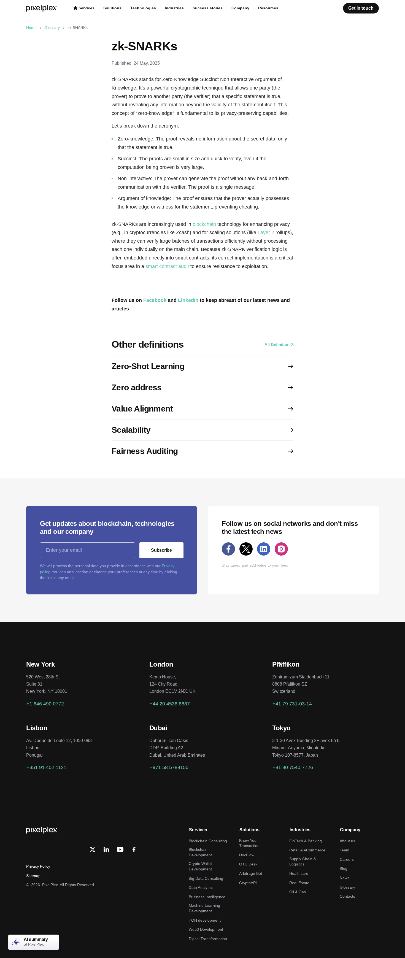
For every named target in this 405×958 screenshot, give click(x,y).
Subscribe (161, 550)
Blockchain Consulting (208, 841)
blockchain (204, 224)
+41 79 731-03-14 (292, 704)
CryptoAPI (248, 883)
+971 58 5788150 (169, 767)
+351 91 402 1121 (46, 767)
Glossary (52, 27)
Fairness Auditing (145, 451)
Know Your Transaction (249, 843)
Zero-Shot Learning (148, 366)
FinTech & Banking (305, 841)
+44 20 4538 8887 (170, 704)
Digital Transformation (208, 939)
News (344, 878)
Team (344, 850)
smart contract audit (167, 266)
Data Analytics (201, 887)
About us (347, 841)
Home (31, 27)
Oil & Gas (297, 892)
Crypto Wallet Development (200, 866)
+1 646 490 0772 (45, 704)
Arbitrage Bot (250, 873)
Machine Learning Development (204, 908)
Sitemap (33, 875)
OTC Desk (248, 864)
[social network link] (228, 549)
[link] (106, 849)
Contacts (347, 896)
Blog (343, 868)
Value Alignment (142, 408)
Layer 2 (266, 232)
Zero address (137, 387)
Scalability (131, 429)
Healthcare (298, 873)
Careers (347, 859)
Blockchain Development (200, 852)
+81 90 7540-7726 (292, 767)
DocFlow (246, 855)
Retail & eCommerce (307, 850)
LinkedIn (188, 300)
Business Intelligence (207, 897)
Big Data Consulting (206, 878)
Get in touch (361, 8)
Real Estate (299, 883)
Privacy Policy (38, 866)
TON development (205, 920)
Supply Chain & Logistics (302, 862)
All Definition (277, 344)
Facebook (154, 300)
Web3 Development (206, 929)
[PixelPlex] (42, 8)
